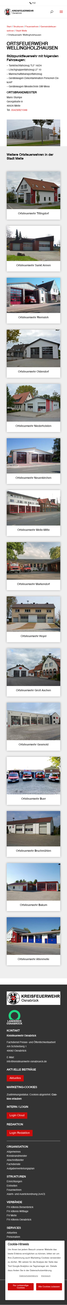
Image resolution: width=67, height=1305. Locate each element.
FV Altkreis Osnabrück (19, 1220)
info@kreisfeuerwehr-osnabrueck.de (27, 1061)
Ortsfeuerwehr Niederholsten (33, 426)
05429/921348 (19, 110)
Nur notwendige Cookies (21, 1286)
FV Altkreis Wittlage (17, 1211)
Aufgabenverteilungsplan (20, 1168)
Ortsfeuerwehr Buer (33, 798)
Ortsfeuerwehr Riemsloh (33, 317)
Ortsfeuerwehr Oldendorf (33, 371)
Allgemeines (14, 1152)
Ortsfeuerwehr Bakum (33, 905)
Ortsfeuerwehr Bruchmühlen (33, 851)
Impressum (45, 1276)
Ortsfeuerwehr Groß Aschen (33, 690)
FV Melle (12, 1215)
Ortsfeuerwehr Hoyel (33, 636)
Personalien (14, 1237)
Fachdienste (13, 1164)
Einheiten (12, 1186)
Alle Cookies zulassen (49, 1287)
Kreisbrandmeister (17, 1156)
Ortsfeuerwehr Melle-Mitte (33, 530)
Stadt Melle (22, 31)
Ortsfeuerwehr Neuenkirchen (33, 478)
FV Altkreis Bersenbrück (20, 1207)
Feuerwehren (14, 1190)
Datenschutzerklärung (28, 1276)
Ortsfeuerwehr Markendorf (33, 584)
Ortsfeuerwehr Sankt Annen (33, 265)
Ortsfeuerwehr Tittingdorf (33, 213)
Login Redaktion (20, 1133)
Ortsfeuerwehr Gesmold (33, 744)
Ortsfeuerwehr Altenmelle (33, 959)
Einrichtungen (14, 1181)
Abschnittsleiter (15, 1160)
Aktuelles (15, 1078)
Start (9, 27)
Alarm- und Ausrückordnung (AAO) (26, 1194)
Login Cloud (17, 1115)
